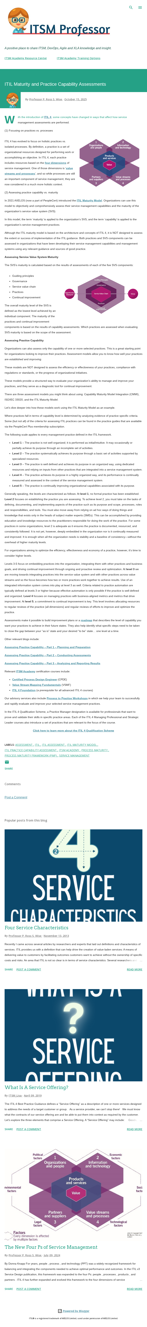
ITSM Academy (69, 750)
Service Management (74, 755)
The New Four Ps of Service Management (51, 1247)
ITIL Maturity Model (82, 745)
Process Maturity (94, 750)
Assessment (24, 745)
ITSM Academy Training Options (78, 58)
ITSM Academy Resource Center (26, 58)
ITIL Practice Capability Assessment (31, 750)
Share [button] (9, 768)
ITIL (37, 745)
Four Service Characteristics (36, 927)
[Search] (131, 7)
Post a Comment (16, 797)
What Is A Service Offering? (36, 1087)
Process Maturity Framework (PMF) (31, 755)
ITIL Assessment (53, 745)
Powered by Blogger (75, 1311)
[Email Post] (7, 763)
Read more (134, 969)
